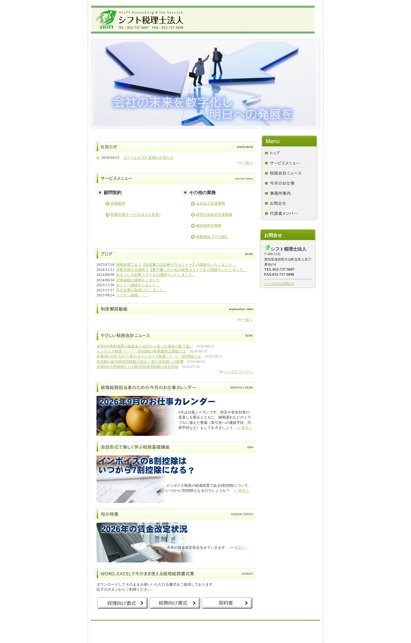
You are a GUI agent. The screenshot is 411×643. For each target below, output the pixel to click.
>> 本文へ (244, 427)
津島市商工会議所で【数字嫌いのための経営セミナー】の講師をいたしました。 (181, 270)
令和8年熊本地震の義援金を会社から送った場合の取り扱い (144, 346)
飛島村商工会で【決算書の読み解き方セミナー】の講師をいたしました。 (176, 265)
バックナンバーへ (238, 372)
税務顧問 (118, 203)
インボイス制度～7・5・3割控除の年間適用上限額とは (141, 351)
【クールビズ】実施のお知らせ (148, 157)
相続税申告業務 (208, 225)
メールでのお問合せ (279, 284)
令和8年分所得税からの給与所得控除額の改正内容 (137, 367)
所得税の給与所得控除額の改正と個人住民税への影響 (140, 362)
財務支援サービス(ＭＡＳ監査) (135, 214)
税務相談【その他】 (212, 237)
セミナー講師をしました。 (138, 285)
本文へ (239, 547)
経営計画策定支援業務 (214, 214)
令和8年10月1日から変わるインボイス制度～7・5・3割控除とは (148, 356)
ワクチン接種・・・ (132, 295)
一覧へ (247, 162)
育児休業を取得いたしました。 (141, 290)
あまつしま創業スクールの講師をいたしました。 (156, 275)
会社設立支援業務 (210, 203)
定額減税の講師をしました (138, 280)
